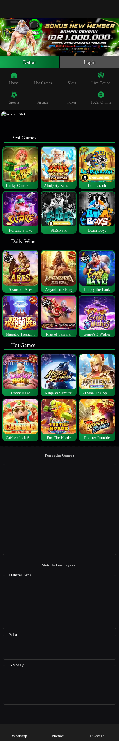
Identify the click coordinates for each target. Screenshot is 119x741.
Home (14, 83)
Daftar (29, 62)
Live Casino (100, 83)
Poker (72, 102)
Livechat (97, 736)
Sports (14, 102)
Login (90, 62)
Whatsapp (19, 736)
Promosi (58, 736)
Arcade (43, 102)
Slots (72, 83)
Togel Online (100, 102)
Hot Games (43, 83)
